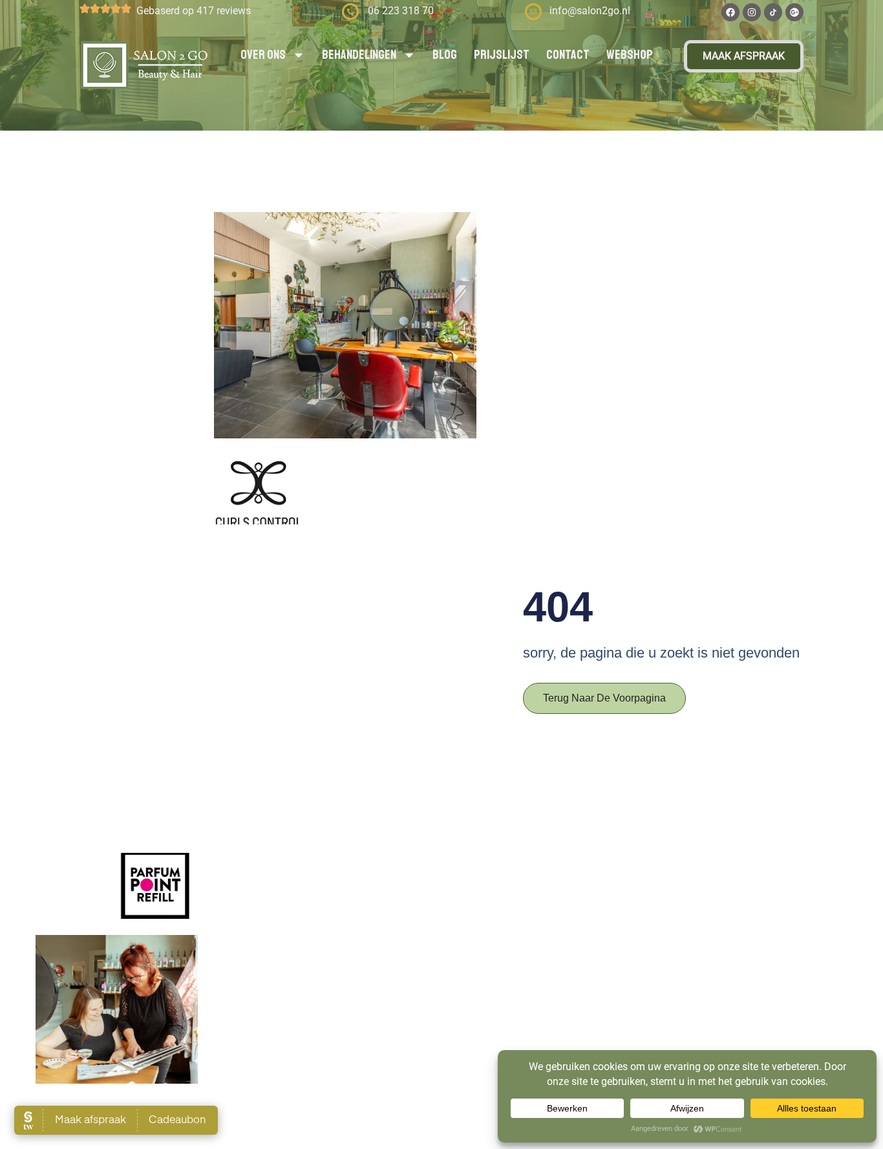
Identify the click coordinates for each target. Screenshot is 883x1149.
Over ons (263, 55)
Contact (568, 55)
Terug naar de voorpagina (604, 698)
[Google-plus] (794, 12)
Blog (444, 55)
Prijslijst (501, 55)
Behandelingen (359, 55)
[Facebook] (730, 12)
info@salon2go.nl (589, 11)
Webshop (629, 55)
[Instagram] (752, 12)
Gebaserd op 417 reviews (193, 11)
